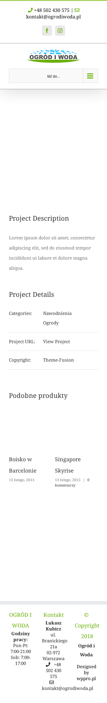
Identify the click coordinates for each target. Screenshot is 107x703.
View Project (56, 341)
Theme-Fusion (58, 360)
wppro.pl (86, 678)
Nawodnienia (57, 313)
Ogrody (51, 323)
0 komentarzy (72, 482)
